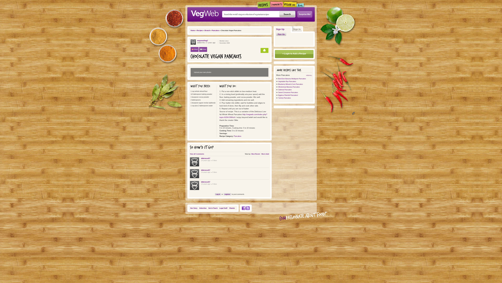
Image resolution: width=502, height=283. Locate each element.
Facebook (244, 208)
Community (276, 4)
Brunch (207, 30)
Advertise (203, 208)
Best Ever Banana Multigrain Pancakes (292, 79)
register (227, 194)
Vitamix (232, 208)
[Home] (205, 13)
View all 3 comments (197, 154)
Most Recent (255, 154)
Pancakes (215, 30)
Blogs (300, 5)
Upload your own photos (202, 72)
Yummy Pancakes (284, 98)
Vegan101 (290, 4)
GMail (196, 49)
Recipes (264, 4)
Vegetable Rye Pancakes (287, 81)
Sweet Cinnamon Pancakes (288, 92)
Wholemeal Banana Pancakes (289, 87)
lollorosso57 (205, 158)
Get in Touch (213, 208)
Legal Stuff (223, 208)
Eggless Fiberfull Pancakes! (288, 95)
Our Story (193, 208)
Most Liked (265, 154)
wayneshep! (202, 40)
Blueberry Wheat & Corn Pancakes (290, 84)
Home (193, 30)
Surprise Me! (305, 14)
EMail (204, 49)
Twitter (248, 208)
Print (264, 50)
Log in (218, 194)
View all (309, 75)
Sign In (297, 29)
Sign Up (283, 29)
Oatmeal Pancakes (285, 90)
